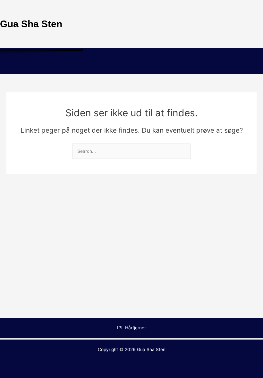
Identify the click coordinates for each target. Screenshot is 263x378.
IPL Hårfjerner (131, 327)
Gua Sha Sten (151, 349)
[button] (131, 65)
